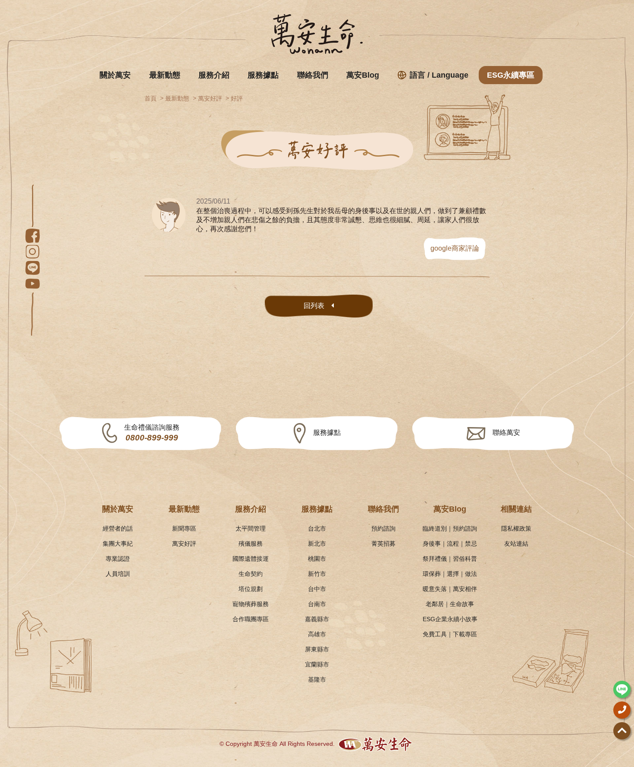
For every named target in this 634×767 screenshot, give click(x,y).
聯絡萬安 (506, 432)
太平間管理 (250, 528)
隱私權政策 (516, 528)
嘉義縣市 (317, 619)
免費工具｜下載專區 (450, 634)
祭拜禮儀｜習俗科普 (450, 558)
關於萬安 (115, 75)
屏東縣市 (317, 649)
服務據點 (263, 75)
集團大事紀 (118, 543)
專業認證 (118, 558)
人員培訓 (118, 573)
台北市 (317, 528)
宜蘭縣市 (317, 664)
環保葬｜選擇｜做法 (450, 573)
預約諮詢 (383, 528)
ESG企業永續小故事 (450, 619)
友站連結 (516, 543)
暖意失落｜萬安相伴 (450, 588)
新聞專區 (184, 528)
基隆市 (317, 679)
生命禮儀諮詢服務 (151, 433)
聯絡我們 (312, 75)
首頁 (150, 98)
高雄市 (317, 634)
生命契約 (251, 573)
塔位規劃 (251, 588)
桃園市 (317, 558)
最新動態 (164, 75)
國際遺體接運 (250, 558)
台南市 (317, 603)
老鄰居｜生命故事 (450, 603)
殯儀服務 (251, 543)
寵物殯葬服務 (250, 603)
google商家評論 (454, 248)
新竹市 (317, 573)
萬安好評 (210, 98)
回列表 (314, 305)
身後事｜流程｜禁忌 (450, 543)
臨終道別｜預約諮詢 (450, 528)
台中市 (317, 588)
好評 (237, 98)
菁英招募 (383, 543)
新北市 (317, 543)
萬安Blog (362, 75)
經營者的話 (118, 528)
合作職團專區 (250, 619)
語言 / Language (439, 75)
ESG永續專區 (510, 75)
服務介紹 (213, 75)
